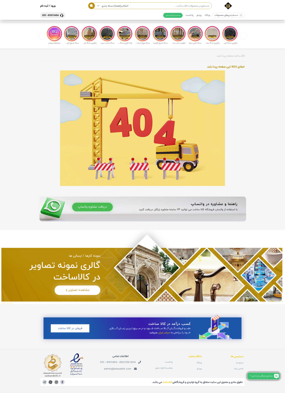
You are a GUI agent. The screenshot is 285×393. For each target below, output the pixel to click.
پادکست (189, 15)
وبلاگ (207, 15)
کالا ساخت (239, 55)
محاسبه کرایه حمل (172, 15)
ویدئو (199, 15)
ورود (53, 5)
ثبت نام (44, 5)
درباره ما (239, 363)
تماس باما (238, 369)
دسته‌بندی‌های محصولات (226, 15)
